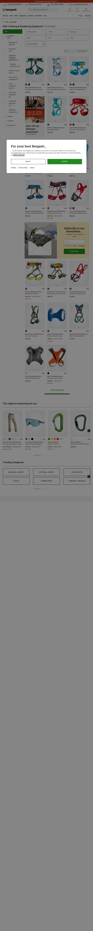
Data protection (19, 155)
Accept (65, 161)
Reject (28, 161)
